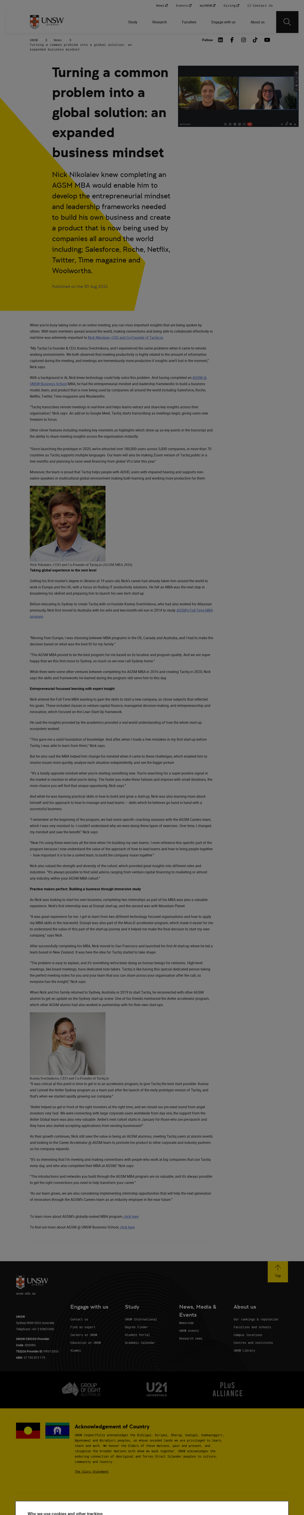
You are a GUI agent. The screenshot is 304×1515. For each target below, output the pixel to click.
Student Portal (137, 1335)
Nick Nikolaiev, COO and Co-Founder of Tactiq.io (125, 337)
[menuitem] (133, 22)
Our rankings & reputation (256, 1319)
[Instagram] (243, 39)
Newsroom (186, 1323)
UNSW (34, 40)
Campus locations (248, 1335)
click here (131, 1216)
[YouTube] (266, 39)
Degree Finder (136, 1327)
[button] (278, 1271)
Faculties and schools (252, 1327)
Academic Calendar (140, 1342)
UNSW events (189, 1330)
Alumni (75, 1350)
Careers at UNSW (83, 1335)
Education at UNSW (85, 1342)
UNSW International (141, 1319)
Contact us (79, 1319)
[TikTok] (255, 39)
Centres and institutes (253, 1342)
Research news (190, 1338)
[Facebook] (232, 39)
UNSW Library (244, 1350)
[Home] (47, 22)
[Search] (287, 22)
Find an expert (82, 1327)
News (58, 40)
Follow (207, 40)
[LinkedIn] (220, 39)
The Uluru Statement (92, 1471)
